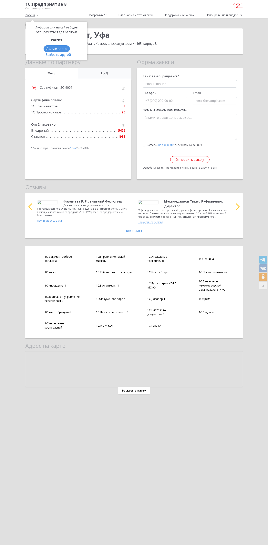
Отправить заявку (190, 159)
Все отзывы (134, 231)
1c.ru (73, 148)
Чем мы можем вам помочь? (165, 110)
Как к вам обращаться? (161, 76)
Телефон (149, 93)
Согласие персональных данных (174, 145)
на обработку (166, 145)
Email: (197, 93)
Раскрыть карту (134, 390)
